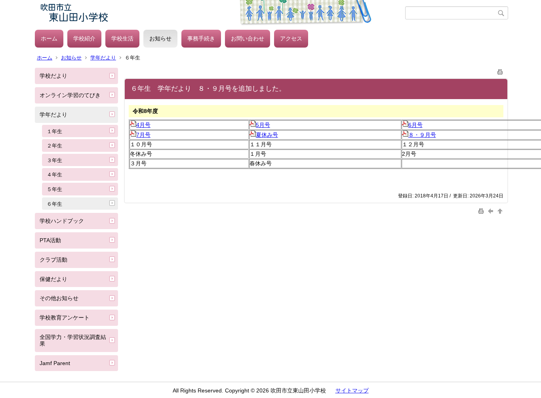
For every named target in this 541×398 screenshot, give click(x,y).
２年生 (54, 146)
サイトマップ (352, 390)
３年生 (54, 160)
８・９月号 (422, 135)
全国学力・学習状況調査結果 (73, 340)
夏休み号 (267, 135)
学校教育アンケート (65, 317)
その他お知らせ (59, 298)
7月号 (143, 135)
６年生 (54, 204)
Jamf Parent (55, 363)
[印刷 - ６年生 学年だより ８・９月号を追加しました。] (500, 70)
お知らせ (160, 38)
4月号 (143, 125)
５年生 (54, 189)
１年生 (54, 131)
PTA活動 (50, 240)
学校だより (53, 76)
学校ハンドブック (62, 221)
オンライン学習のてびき (70, 95)
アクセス (291, 38)
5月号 (263, 125)
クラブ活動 (53, 259)
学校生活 (122, 38)
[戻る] (491, 211)
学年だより (103, 58)
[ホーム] (220, 13)
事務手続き (201, 38)
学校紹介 (84, 38)
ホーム (49, 38)
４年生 (54, 175)
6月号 (415, 125)
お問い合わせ (247, 38)
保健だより (53, 279)
